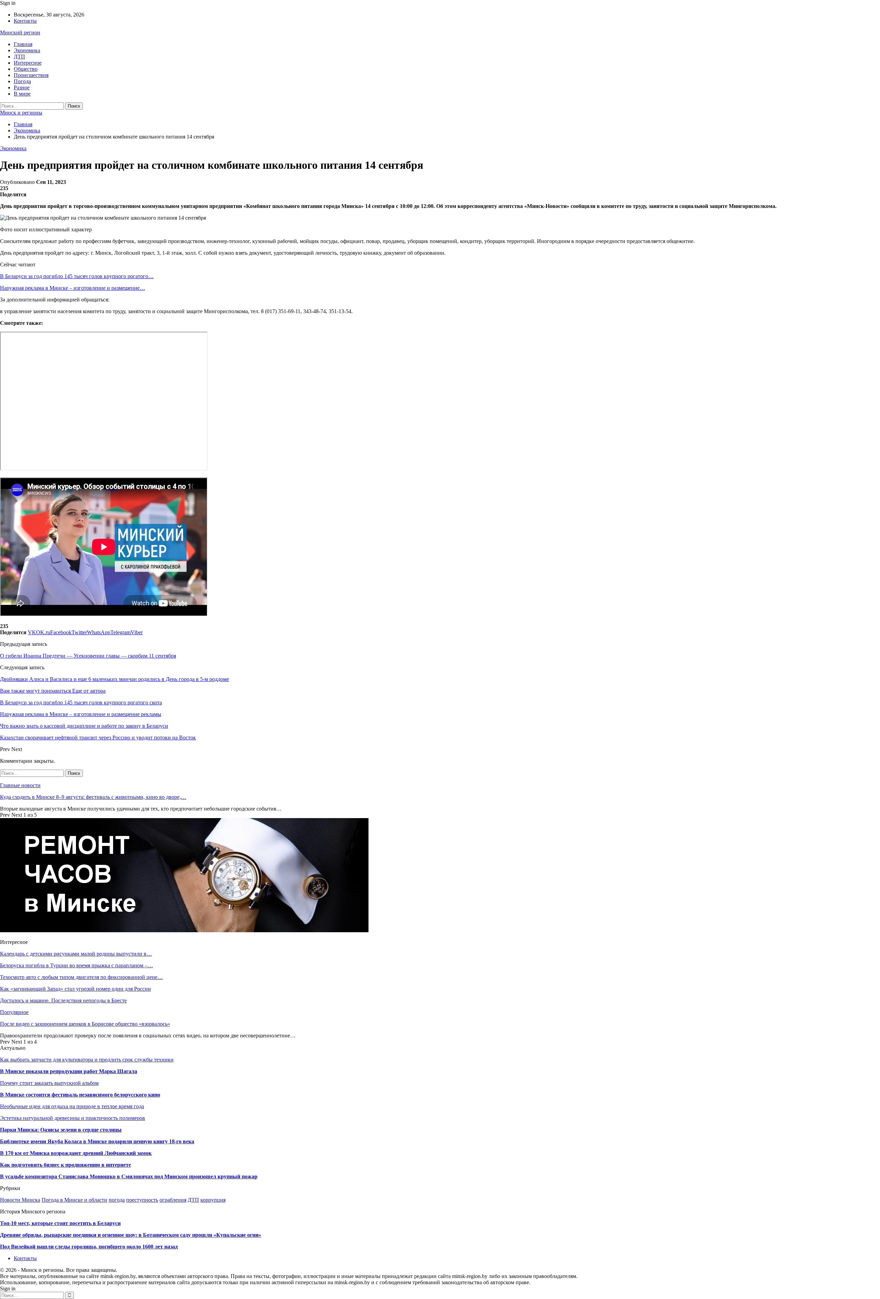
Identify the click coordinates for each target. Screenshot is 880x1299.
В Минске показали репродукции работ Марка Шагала (68, 1071)
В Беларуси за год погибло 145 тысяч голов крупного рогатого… (77, 276)
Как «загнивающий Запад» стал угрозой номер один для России (75, 989)
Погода (22, 81)
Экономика (27, 50)
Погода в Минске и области (74, 1200)
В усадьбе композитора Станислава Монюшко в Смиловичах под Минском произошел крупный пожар (128, 1176)
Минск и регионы (21, 112)
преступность (142, 1200)
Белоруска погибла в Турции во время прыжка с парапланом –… (76, 965)
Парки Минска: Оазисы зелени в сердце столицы (61, 1130)
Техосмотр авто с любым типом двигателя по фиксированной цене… (81, 977)
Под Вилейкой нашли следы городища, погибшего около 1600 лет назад (89, 1247)
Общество (25, 69)
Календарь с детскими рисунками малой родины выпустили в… (76, 954)
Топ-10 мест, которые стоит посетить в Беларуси (60, 1223)
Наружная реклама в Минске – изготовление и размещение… (72, 288)
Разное (22, 87)
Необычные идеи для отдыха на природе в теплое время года (72, 1106)
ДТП (19, 56)
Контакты (25, 21)
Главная (23, 44)
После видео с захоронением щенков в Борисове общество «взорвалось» (85, 1024)
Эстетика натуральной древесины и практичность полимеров (72, 1118)
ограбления (173, 1200)
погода (117, 1200)
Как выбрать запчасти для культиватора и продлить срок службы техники (87, 1060)
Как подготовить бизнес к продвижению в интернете (65, 1165)
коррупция (213, 1200)
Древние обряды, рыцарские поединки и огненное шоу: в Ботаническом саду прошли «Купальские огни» (130, 1235)
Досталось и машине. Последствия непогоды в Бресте (63, 1000)
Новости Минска (20, 1200)
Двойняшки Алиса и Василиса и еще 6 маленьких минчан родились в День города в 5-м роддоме (114, 679)
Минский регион (20, 32)
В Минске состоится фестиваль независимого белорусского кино (80, 1095)
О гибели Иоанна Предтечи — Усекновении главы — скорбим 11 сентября (88, 656)
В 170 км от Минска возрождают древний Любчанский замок (76, 1153)
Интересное (28, 63)
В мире (22, 94)
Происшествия (31, 75)
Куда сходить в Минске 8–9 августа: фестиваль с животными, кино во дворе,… (93, 797)
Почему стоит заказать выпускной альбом (49, 1083)
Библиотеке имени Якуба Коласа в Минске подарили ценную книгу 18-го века (97, 1141)
